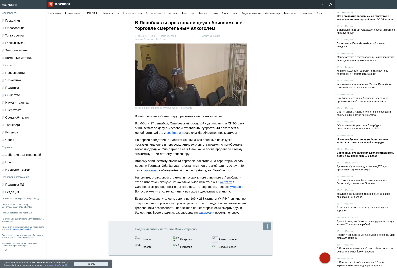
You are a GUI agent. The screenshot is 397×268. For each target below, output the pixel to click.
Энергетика (229, 13)
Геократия (54, 13)
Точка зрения (111, 13)
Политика (170, 13)
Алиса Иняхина (211, 36)
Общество (187, 13)
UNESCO (92, 13)
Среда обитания (251, 13)
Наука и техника (208, 13)
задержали (206, 212)
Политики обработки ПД (56, 265)
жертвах (226, 182)
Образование (73, 13)
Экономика (153, 13)
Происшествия (133, 13)
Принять (91, 264)
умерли (235, 186)
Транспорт (290, 13)
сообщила (174, 132)
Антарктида (272, 13)
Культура (306, 13)
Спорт (320, 13)
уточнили (151, 170)
